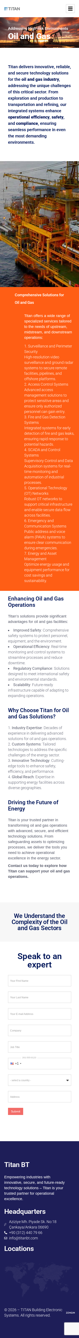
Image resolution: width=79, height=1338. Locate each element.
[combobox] (15, 1063)
